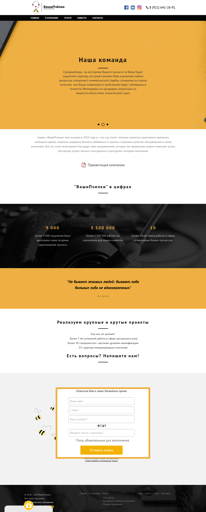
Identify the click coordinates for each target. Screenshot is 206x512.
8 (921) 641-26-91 (162, 7)
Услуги (67, 18)
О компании (51, 18)
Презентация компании (106, 165)
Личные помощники (112, 504)
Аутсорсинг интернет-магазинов (119, 501)
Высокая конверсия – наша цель (107, 124)
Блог (157, 493)
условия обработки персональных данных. (101, 461)
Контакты (97, 18)
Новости (81, 18)
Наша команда (104, 125)
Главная (35, 18)
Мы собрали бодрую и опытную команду (98, 124)
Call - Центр (108, 497)
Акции (140, 493)
